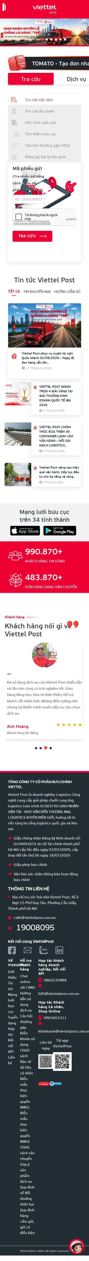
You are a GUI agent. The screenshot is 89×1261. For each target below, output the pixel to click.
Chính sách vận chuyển (27, 1152)
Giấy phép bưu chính (30, 864)
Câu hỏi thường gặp (26, 1021)
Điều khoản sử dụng (27, 1038)
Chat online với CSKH (27, 981)
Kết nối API (11, 1045)
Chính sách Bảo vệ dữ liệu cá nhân (26, 1061)
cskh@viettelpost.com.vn (35, 917)
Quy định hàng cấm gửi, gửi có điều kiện (27, 1221)
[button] (41, 39)
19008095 (35, 926)
